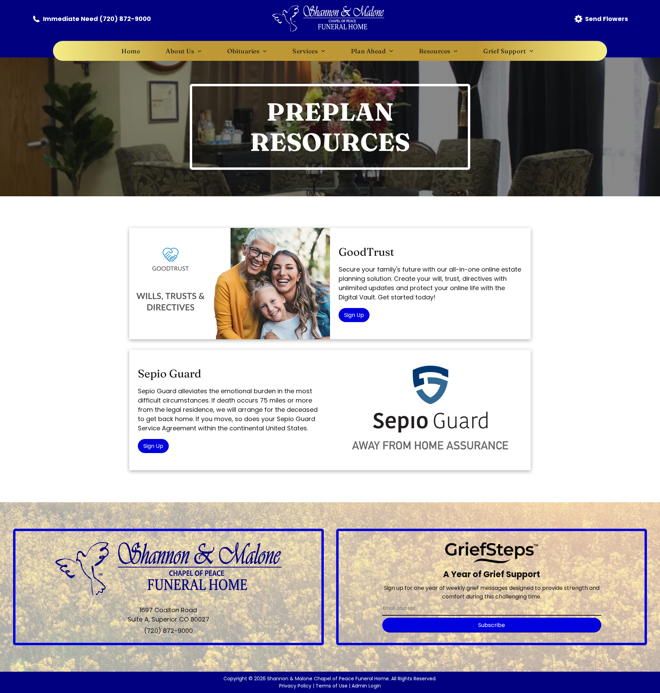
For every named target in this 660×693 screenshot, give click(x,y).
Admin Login (366, 685)
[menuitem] (133, 51)
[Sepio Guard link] (430, 410)
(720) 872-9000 (168, 630)
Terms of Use (332, 685)
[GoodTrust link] (229, 283)
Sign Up (354, 315)
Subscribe (491, 625)
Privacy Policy (295, 685)
